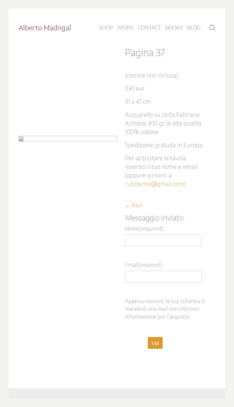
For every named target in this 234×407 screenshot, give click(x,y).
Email (143, 264)
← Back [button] (134, 205)
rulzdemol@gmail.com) (155, 183)
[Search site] (212, 28)
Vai (155, 343)
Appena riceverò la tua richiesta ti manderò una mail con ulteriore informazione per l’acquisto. (165, 309)
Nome (144, 228)
